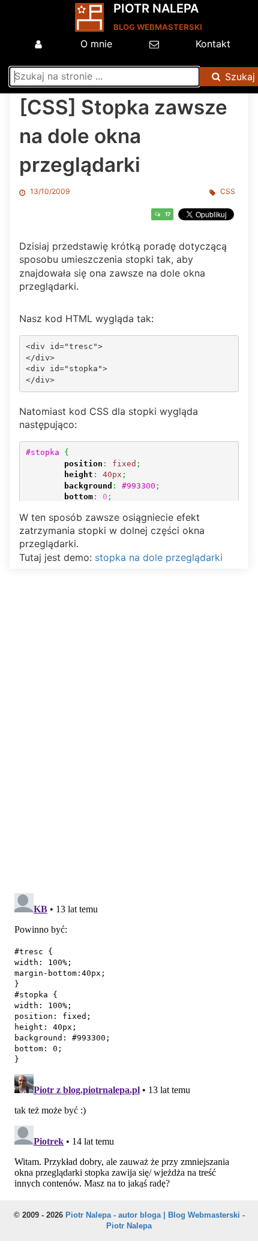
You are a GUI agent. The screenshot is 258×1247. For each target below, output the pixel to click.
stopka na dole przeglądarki (159, 557)
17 (167, 214)
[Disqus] (129, 728)
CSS (227, 191)
